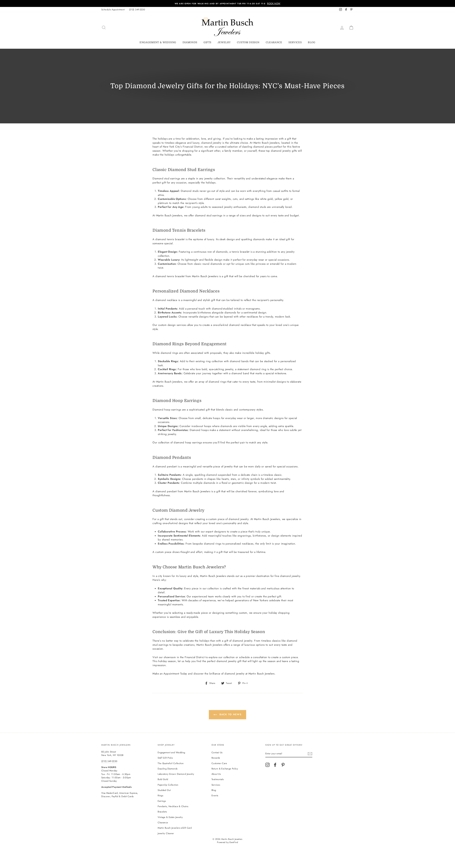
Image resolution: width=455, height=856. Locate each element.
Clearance (274, 42)
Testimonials (218, 779)
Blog (311, 42)
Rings (160, 795)
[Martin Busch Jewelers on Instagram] (267, 765)
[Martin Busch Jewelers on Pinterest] (283, 765)
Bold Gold (163, 779)
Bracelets (162, 811)
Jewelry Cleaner (166, 833)
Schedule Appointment (113, 9)
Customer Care (219, 763)
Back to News (229, 714)
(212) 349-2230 (137, 9)
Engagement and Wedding (171, 752)
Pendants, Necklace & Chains (173, 806)
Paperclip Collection (168, 784)
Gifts (207, 42)
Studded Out (164, 790)
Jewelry (224, 42)
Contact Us (217, 752)
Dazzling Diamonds (167, 768)
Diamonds (190, 42)
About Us (216, 774)
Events (215, 795)
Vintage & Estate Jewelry (170, 817)
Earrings (162, 801)
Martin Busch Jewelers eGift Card (175, 828)
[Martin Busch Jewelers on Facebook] (275, 765)
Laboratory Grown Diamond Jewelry (176, 774)
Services (295, 42)
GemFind (233, 842)
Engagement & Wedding (158, 42)
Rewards (216, 757)
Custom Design (248, 42)
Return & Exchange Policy (225, 768)
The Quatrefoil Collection (171, 763)
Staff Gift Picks (165, 757)
